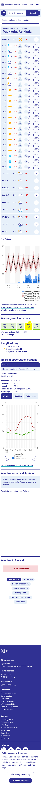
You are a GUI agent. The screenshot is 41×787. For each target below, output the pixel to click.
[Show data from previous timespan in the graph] (7, 458)
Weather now (13, 579)
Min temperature (20, 593)
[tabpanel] (20, 430)
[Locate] (3, 13)
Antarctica (5, 738)
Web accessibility (8, 704)
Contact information (8, 693)
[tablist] (20, 396)
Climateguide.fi (7, 720)
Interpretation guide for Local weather (17, 307)
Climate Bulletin (7, 722)
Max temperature (20, 588)
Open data (5, 733)
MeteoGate (5, 730)
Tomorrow (28, 579)
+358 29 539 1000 (8, 685)
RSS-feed (5, 699)
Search (33, 13)
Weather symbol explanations (13, 310)
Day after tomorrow (20, 584)
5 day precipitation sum (20, 597)
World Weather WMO (9, 728)
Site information (7, 701)
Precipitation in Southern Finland (15, 491)
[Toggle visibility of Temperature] (18, 454)
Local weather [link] (23, 20)
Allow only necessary (20, 774)
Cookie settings (7, 709)
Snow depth (20, 602)
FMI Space (5, 725)
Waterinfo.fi (5, 736)
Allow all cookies (20, 780)
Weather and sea (8, 20)
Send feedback (7, 696)
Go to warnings (7, 335)
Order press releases (9, 707)
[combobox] (18, 13)
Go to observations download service (17, 465)
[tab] (6, 396)
